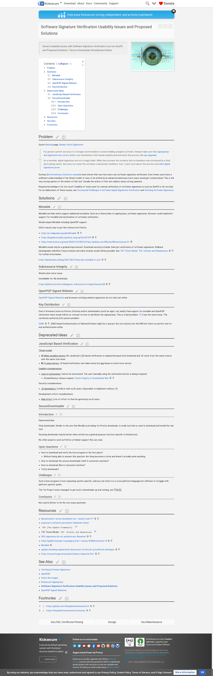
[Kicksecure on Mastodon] (113, 646)
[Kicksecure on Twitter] (79, 646)
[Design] (165, 26)
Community (100, 3)
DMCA (134, 657)
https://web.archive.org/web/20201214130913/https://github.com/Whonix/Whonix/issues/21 (85, 241)
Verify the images (49, 578)
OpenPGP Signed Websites (51, 297)
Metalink (45, 545)
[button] (42, 63)
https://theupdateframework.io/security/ (65, 610)
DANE (41, 323)
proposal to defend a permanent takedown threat (65, 523)
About (80, 3)
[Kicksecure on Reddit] (98, 646)
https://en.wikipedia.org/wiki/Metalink (58, 233)
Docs (89, 3)
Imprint (141, 657)
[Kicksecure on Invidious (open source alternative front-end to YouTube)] (89, 646)
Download (69, 3)
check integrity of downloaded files (92, 378)
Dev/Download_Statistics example (64, 174)
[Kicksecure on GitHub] (103, 646)
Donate (168, 3)
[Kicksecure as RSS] (108, 646)
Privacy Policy (144, 655)
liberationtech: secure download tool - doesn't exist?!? (67, 518)
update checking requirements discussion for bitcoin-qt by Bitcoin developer (77, 549)
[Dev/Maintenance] (170, 26)
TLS (141, 314)
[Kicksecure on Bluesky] (117, 646)
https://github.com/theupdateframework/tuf (67, 606)
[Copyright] (126, 662)
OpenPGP (45, 574)
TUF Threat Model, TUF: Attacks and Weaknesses (144, 251)
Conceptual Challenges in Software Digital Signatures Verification (108, 190)
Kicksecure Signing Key (52, 582)
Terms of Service (131, 655)
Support (113, 3)
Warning (49, 144)
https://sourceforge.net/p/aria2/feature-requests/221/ (67, 554)
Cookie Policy (155, 655)
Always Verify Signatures (71, 144)
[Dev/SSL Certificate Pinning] (160, 26)
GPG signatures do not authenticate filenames (63, 536)
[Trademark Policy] (60, 639)
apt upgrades (150, 155)
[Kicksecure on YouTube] (84, 646)
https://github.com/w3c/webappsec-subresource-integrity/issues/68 (72, 284)
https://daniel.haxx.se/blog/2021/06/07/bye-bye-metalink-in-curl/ (70, 260)
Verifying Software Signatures (159, 190)
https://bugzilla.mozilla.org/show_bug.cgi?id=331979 (66, 237)
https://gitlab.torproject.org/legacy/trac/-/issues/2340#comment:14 (74, 541)
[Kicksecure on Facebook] (93, 646)
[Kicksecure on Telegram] (74, 646)
